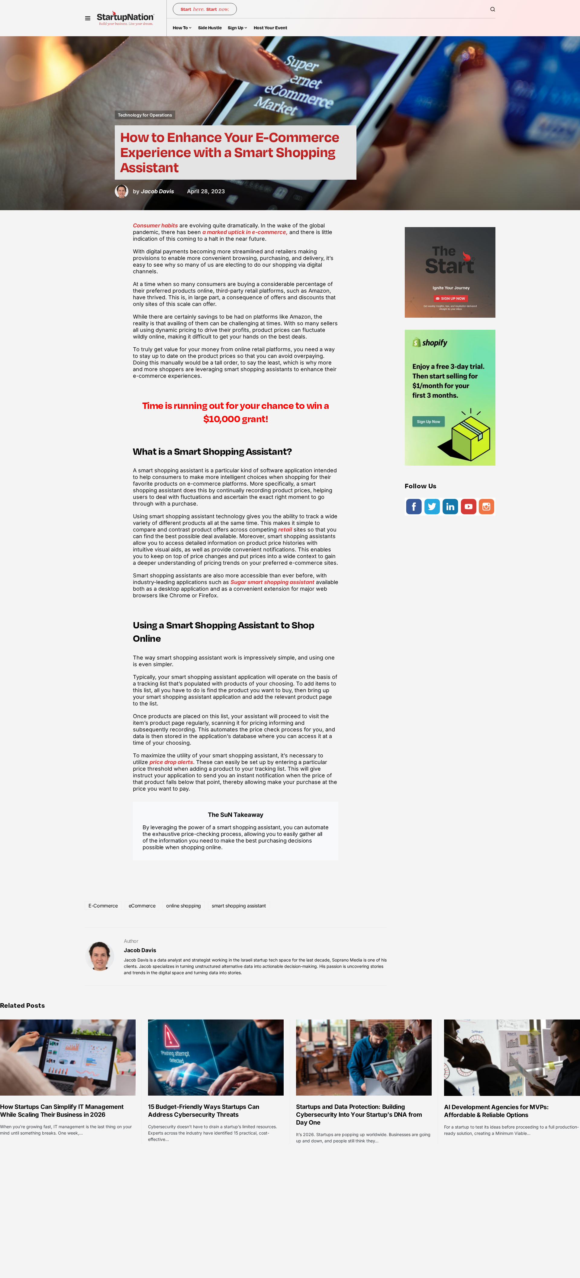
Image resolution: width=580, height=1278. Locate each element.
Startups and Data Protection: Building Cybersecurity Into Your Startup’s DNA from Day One (359, 1114)
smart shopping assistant (239, 906)
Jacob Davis (140, 950)
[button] (88, 18)
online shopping (183, 906)
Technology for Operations (145, 114)
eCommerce (142, 906)
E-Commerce (103, 906)
